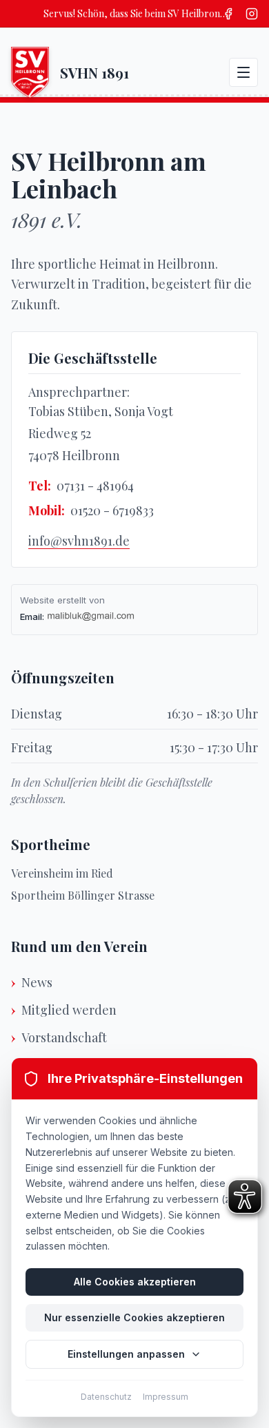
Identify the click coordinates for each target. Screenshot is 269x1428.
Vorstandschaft (64, 1037)
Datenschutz (106, 1396)
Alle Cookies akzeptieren (135, 1281)
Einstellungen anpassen (126, 1354)
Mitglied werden (69, 1010)
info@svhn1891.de (79, 540)
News (36, 982)
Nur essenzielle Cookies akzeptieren (134, 1317)
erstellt (71, 600)
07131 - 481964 (95, 485)
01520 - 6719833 (112, 510)
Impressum (165, 1396)
